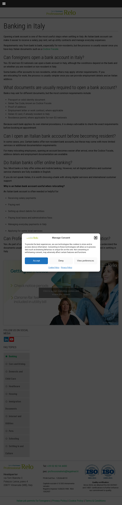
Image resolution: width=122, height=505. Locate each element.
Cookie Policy (53, 268)
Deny (61, 260)
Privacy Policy (66, 268)
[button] (95, 237)
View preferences (85, 260)
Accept (36, 260)
